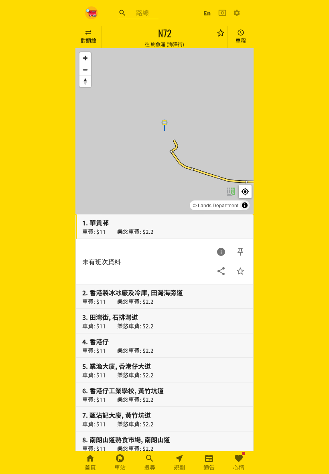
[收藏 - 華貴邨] (240, 271)
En (207, 13)
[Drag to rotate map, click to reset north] (85, 81)
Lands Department (218, 205)
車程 (241, 40)
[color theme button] (222, 13)
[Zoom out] (85, 70)
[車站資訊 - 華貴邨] (221, 252)
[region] (164, 131)
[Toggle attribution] (245, 205)
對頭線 (88, 40)
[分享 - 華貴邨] (221, 271)
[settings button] (236, 13)
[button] (164, 125)
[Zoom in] (85, 58)
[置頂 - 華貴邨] (240, 252)
